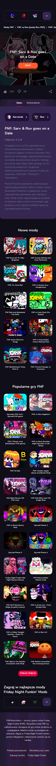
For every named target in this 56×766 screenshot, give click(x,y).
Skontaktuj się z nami (39, 750)
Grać (28, 65)
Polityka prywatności (16, 750)
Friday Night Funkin (37, 755)
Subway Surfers (17, 755)
